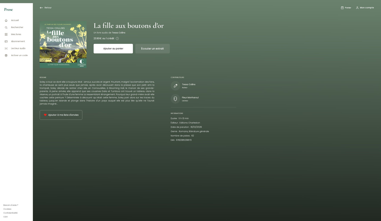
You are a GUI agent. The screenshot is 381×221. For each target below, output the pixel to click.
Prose (8, 9)
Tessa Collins (118, 32)
